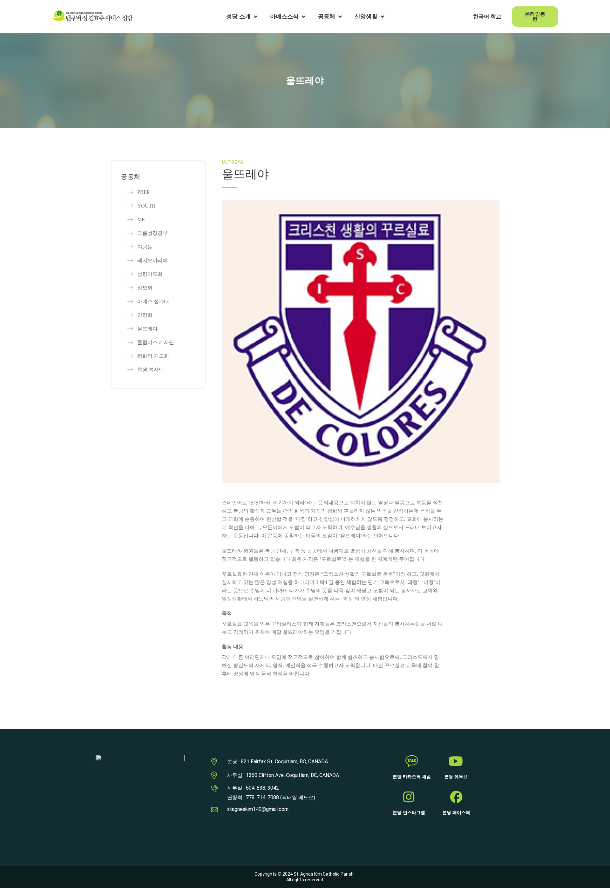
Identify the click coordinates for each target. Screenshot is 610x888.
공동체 (326, 16)
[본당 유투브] (456, 761)
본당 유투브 (456, 776)
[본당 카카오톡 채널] (411, 761)
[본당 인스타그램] (409, 797)
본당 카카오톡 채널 (412, 776)
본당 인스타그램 (409, 812)
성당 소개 (238, 16)
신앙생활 (366, 16)
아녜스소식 (284, 16)
